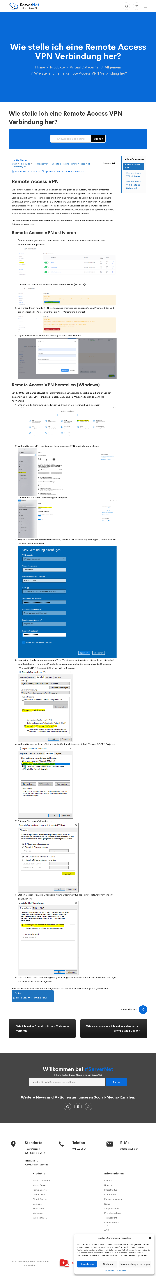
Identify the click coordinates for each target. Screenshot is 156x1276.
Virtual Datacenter (85, 67)
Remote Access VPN (132, 166)
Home (40, 67)
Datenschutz (110, 1270)
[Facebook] (78, 1106)
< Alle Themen (20, 160)
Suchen (98, 138)
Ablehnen (108, 1264)
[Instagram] (67, 1106)
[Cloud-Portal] (136, 6)
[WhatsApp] (88, 1106)
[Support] (126, 6)
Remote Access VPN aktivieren (133, 175)
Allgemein (113, 67)
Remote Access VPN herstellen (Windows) (133, 184)
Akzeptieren (87, 1264)
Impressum (121, 1270)
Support (91, 988)
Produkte (57, 67)
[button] (149, 1238)
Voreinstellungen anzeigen (135, 1264)
